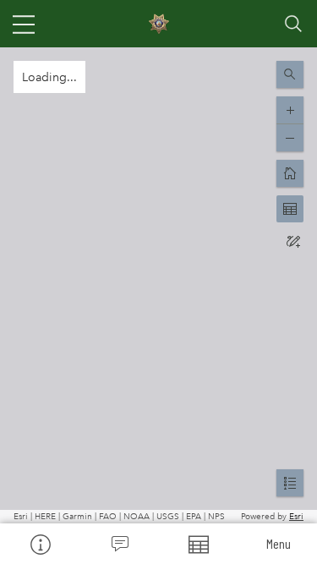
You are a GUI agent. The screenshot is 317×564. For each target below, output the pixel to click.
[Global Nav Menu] (23, 23)
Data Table (198, 543)
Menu (278, 543)
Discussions (119, 543)
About (39, 543)
